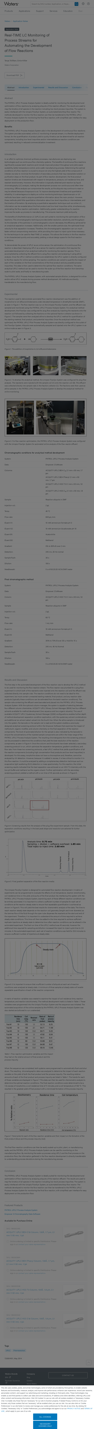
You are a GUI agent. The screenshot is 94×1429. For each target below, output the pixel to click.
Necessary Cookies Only (45, 1424)
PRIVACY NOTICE (74, 1408)
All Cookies (45, 1416)
